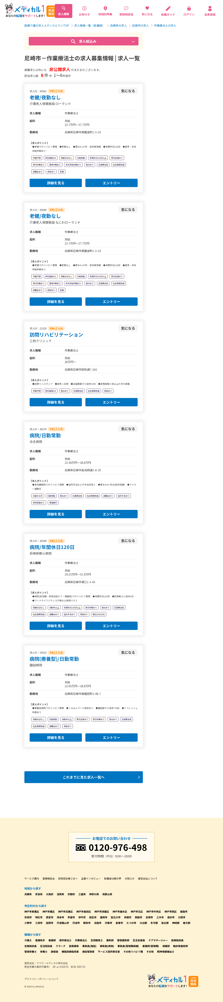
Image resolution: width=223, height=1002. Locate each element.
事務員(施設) (89, 946)
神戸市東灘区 (31, 911)
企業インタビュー (91, 878)
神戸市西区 (170, 911)
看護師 (52, 940)
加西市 (49, 923)
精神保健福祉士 (165, 951)
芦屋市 (71, 917)
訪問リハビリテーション (56, 334)
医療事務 (74, 946)
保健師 (166, 946)
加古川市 (116, 917)
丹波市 (76, 923)
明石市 (39, 917)
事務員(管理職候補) (128, 946)
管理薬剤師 (123, 940)
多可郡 (154, 923)
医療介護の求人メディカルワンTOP (46, 25)
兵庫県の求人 (118, 25)
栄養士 (43, 951)
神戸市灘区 (49, 911)
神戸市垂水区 (120, 911)
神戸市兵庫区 (65, 911)
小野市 (28, 923)
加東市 (119, 923)
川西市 (181, 917)
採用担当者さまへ (68, 878)
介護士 (28, 940)
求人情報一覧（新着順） (89, 25)
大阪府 (49, 894)
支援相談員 (30, 946)
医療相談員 (177, 940)
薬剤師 (110, 940)
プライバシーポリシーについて (41, 979)
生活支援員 (139, 940)
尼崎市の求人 (140, 25)
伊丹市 (82, 917)
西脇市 (138, 917)
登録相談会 (49, 878)
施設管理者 (88, 951)
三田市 (39, 923)
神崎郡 (175, 923)
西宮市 (49, 917)
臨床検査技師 (180, 946)
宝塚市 (149, 917)
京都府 (71, 894)
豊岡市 (103, 917)
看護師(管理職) (150, 946)
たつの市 (131, 923)
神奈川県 (94, 894)
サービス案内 (31, 878)
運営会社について (147, 878)
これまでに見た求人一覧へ (84, 777)
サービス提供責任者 (109, 951)
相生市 (93, 917)
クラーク (61, 946)
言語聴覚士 (97, 940)
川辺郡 (143, 923)
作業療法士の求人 (165, 25)
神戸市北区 (137, 911)
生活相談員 (46, 946)
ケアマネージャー (158, 940)
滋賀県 (60, 894)
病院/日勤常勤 (45, 435)
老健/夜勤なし (45, 97)
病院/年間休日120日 (52, 546)
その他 (150, 951)
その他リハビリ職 (133, 951)
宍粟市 (108, 923)
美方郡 (186, 923)
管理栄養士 (30, 951)
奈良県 (39, 894)
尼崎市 (28, 917)
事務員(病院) (107, 946)
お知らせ (129, 878)
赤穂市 (127, 917)
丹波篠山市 (63, 923)
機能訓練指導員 (70, 951)
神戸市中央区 (153, 911)
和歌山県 (107, 894)
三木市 (160, 917)
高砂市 (171, 917)
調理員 (54, 951)
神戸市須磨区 (101, 911)
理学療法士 (65, 940)
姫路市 (183, 911)
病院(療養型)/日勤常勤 (54, 658)
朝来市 (87, 923)
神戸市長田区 (83, 911)
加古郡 (165, 923)
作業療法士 (81, 940)
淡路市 (97, 923)
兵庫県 (28, 894)
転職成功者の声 (112, 878)
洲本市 (60, 917)
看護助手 (40, 940)
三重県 (82, 894)
